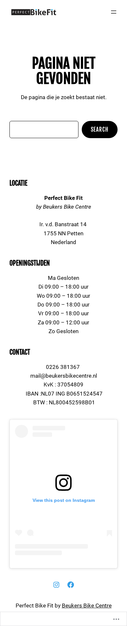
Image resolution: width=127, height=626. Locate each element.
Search (99, 129)
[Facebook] (71, 585)
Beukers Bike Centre (87, 605)
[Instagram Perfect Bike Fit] (56, 585)
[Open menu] (114, 12)
